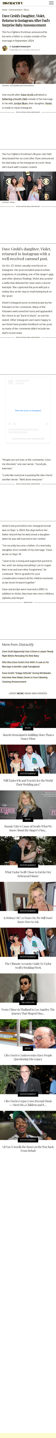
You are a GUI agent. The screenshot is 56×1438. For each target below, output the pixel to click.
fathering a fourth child (14, 99)
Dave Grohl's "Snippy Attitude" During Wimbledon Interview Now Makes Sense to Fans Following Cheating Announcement (26, 677)
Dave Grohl (27, 94)
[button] (51, 3)
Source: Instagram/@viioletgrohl (18, 86)
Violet (48, 103)
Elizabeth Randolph (21, 47)
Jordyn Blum (21, 103)
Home (4, 10)
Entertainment (15, 10)
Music (26, 10)
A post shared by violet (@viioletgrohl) (28, 439)
